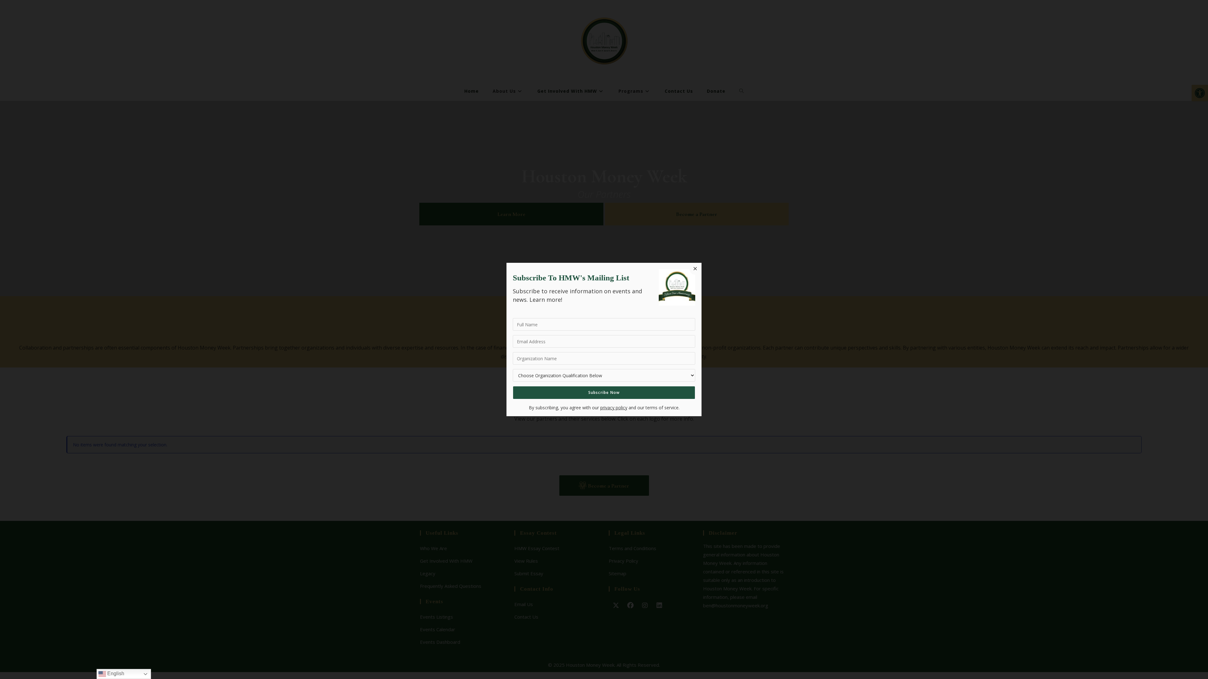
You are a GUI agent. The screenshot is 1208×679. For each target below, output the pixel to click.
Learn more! (545, 299)
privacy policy (613, 408)
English (115, 673)
